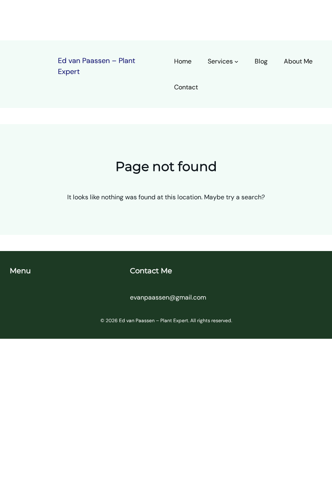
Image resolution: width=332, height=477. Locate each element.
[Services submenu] (236, 61)
